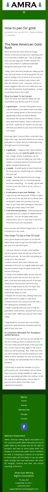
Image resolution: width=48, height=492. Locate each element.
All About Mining (36, 32)
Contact (24, 418)
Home (24, 400)
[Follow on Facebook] (24, 426)
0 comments (10, 35)
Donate (24, 414)
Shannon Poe (12, 32)
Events (24, 405)
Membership (24, 409)
